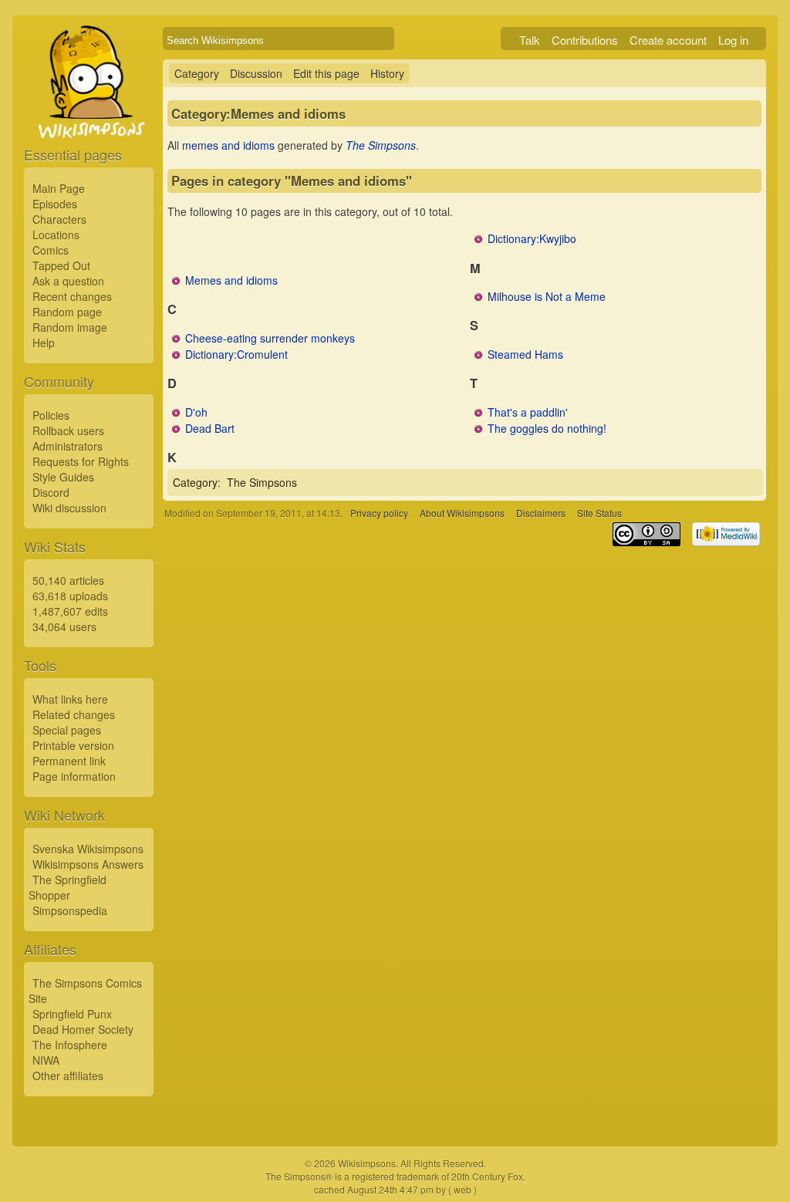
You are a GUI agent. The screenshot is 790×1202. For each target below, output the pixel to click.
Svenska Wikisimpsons (87, 848)
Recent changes (72, 296)
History (387, 73)
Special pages (66, 730)
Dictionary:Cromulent (236, 354)
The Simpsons (381, 145)
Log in (733, 40)
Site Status (599, 512)
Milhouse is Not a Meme (547, 296)
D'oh (196, 412)
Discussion (256, 73)
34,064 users (64, 626)
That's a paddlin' (528, 412)
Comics (50, 250)
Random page (67, 311)
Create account (668, 40)
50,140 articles (68, 580)
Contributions (585, 40)
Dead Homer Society (82, 1029)
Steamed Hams (525, 354)
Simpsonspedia (69, 910)
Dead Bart (210, 428)
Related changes (73, 714)
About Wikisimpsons (462, 512)
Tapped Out (61, 265)
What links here (70, 699)
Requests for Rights (80, 461)
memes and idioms (228, 145)
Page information (74, 776)
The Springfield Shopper (67, 887)
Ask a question (68, 281)
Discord (50, 492)
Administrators (67, 446)
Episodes (54, 203)
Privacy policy (379, 512)
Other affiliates (67, 1075)
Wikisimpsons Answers (87, 864)
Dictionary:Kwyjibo (532, 238)
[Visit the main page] (89, 117)
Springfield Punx (72, 1013)
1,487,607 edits (70, 611)
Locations (55, 234)
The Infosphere (69, 1044)
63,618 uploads (70, 595)
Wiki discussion (69, 507)
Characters (59, 219)
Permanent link (69, 760)
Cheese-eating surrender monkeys (270, 338)
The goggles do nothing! (547, 428)
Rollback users (68, 430)
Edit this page (326, 73)
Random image (69, 327)
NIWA (45, 1060)
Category (196, 73)
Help (43, 342)
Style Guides (63, 477)
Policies (50, 415)
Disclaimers (540, 512)
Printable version (73, 745)
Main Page (58, 188)
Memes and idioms (231, 280)
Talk (529, 40)
